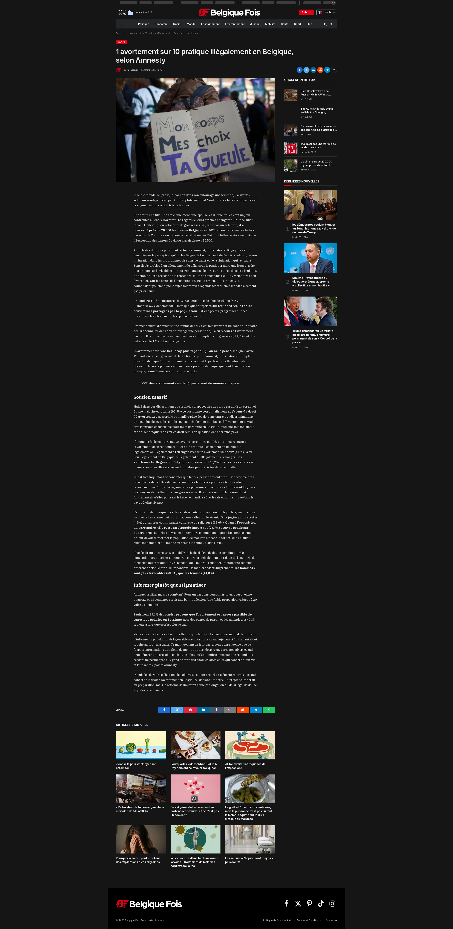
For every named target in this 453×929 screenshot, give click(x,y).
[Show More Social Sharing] (334, 70)
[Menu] (122, 24)
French (326, 12)
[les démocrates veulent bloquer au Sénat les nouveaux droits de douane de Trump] (310, 205)
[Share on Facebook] (300, 70)
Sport (297, 23)
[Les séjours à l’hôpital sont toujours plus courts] (250, 839)
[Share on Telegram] (327, 70)
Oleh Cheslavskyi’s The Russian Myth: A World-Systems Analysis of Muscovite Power (315, 92)
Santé (284, 23)
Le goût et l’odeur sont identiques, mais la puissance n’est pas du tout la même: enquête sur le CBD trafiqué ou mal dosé (248, 812)
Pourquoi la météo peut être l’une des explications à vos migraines (138, 860)
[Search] (325, 24)
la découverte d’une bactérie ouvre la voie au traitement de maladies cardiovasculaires (194, 862)
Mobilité (270, 23)
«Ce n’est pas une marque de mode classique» (318, 145)
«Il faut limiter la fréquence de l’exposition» (245, 766)
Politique (143, 23)
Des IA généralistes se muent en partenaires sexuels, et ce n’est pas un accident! (195, 811)
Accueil (120, 33)
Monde (191, 23)
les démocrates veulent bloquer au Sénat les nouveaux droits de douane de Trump (314, 228)
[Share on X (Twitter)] (306, 70)
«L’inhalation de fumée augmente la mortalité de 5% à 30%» (140, 809)
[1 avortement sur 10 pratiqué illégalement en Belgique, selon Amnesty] (195, 130)
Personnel (132, 70)
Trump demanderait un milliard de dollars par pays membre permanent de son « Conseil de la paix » (314, 336)
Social (177, 23)
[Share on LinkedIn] (313, 70)
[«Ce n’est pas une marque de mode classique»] (290, 148)
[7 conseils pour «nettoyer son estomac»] (141, 745)
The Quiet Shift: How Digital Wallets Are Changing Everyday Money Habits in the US (318, 110)
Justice (255, 23)
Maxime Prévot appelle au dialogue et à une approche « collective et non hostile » (310, 281)
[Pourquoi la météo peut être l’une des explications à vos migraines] (141, 839)
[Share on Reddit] (320, 70)
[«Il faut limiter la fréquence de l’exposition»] (250, 745)
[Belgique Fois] (229, 12)
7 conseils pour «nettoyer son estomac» (136, 766)
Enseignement (210, 23)
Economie (161, 23)
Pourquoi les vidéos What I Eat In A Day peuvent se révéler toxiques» (194, 766)
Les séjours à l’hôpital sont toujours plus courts (249, 860)
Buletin (306, 12)
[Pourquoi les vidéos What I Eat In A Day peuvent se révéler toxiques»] (196, 745)
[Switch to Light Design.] (331, 24)
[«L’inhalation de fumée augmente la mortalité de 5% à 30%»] (141, 788)
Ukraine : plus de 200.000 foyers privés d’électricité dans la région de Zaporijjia (317, 163)
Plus (309, 23)
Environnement (235, 23)
